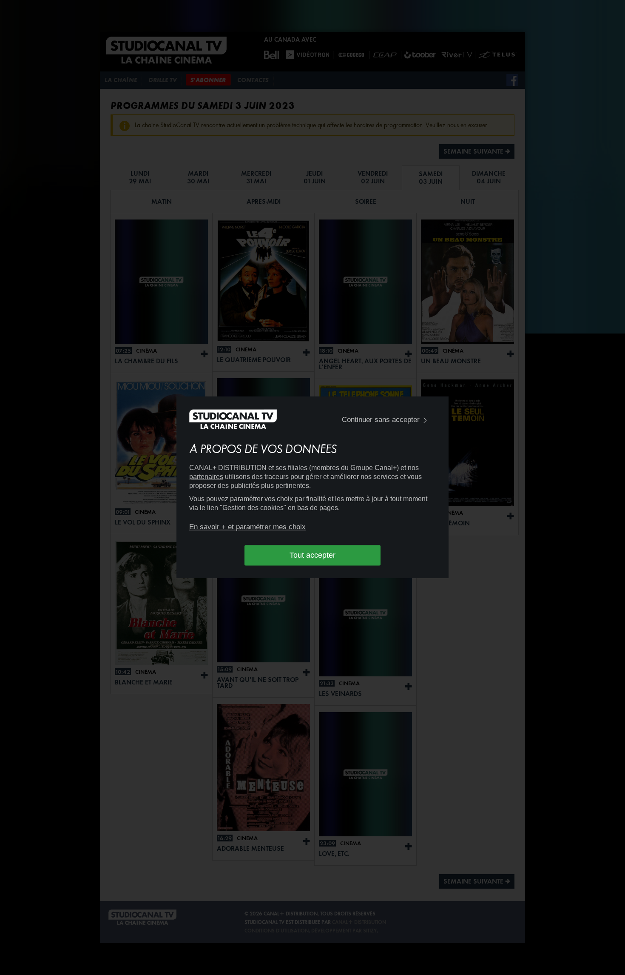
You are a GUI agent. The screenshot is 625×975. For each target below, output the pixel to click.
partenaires (206, 477)
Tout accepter (312, 555)
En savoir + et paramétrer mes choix (247, 527)
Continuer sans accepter (381, 420)
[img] (425, 420)
